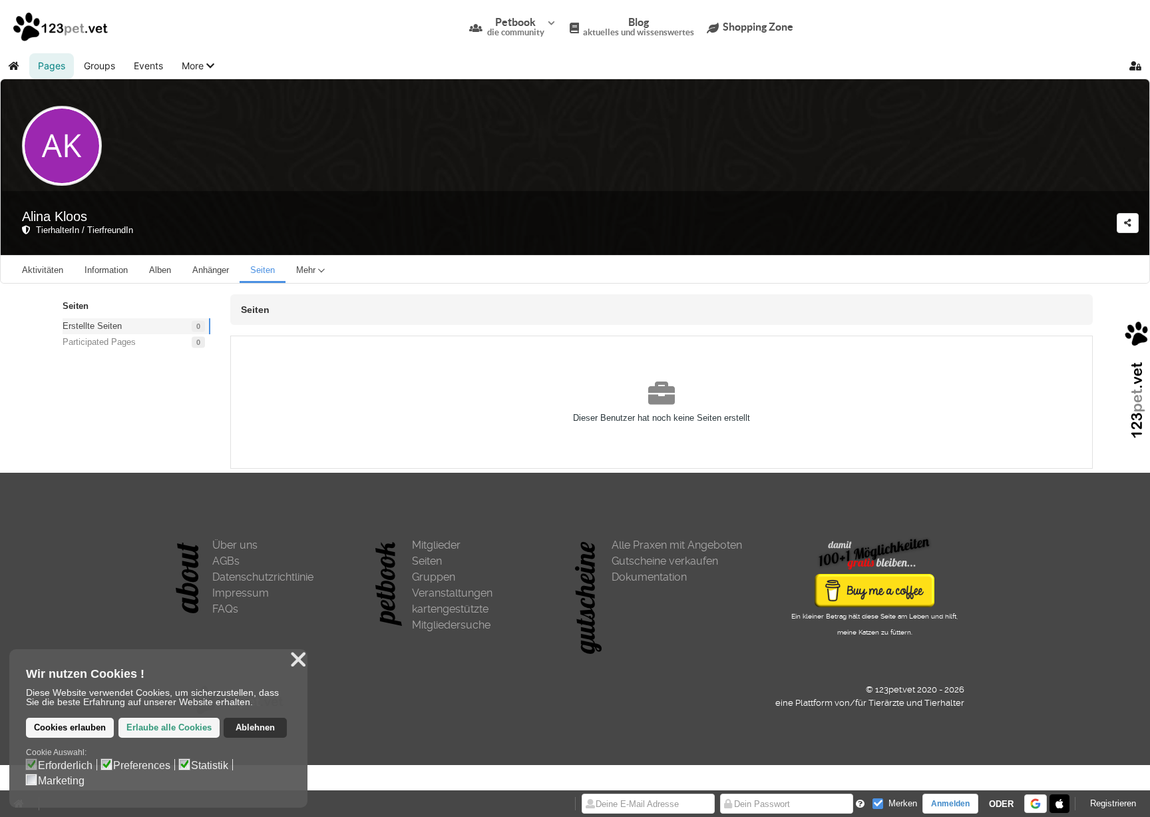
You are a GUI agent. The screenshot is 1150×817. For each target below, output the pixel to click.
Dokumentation (649, 577)
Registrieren (1113, 803)
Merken (902, 803)
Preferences (141, 765)
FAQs (225, 609)
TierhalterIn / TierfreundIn (82, 230)
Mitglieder (436, 545)
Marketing (61, 781)
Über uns (235, 545)
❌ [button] (298, 660)
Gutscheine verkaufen (665, 561)
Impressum (240, 593)
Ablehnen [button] (255, 727)
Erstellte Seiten (92, 326)
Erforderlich (65, 765)
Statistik (209, 765)
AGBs (226, 561)
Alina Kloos (54, 216)
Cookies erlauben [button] (70, 727)
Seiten (427, 561)
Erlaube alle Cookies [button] (169, 727)
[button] (198, 66)
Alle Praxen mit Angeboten (677, 545)
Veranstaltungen (452, 593)
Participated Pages (99, 342)
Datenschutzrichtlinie (262, 577)
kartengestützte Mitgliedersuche (451, 617)
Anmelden (950, 803)
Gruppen (433, 577)
